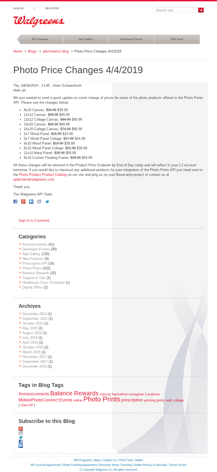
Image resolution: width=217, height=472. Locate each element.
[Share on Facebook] (15, 201)
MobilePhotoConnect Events (45, 400)
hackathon (120, 394)
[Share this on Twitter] (47, 201)
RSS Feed (177, 39)
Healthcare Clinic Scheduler (43, 283)
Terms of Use (178, 464)
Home (17, 51)
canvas (105, 394)
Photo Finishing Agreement (80, 464)
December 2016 (34, 366)
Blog (97, 460)
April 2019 (30, 342)
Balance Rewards (35, 273)
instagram (136, 394)
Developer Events (131, 39)
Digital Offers (32, 287)
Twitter (139, 460)
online (77, 400)
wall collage (175, 400)
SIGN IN (18, 8)
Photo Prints (32, 268)
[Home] (39, 21)
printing (149, 400)
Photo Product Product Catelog (43, 175)
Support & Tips (34, 278)
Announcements (34, 244)
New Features (33, 259)
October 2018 (32, 347)
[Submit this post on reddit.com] (39, 201)
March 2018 (31, 352)
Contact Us (109, 460)
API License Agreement (45, 464)
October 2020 (32, 323)
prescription (132, 400)
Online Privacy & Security (150, 464)
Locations (152, 394)
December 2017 (34, 357)
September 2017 (35, 362)
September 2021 (35, 319)
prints (160, 400)
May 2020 (30, 328)
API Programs (39, 39)
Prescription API (34, 263)
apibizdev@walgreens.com (33, 179)
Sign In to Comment (34, 220)
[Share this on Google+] (23, 201)
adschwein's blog (56, 51)
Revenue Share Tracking (115, 464)
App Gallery (86, 39)
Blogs (32, 51)
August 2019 (32, 333)
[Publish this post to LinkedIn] (31, 201)
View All (27, 405)
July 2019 (29, 338)
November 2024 (34, 314)
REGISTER (52, 8)
